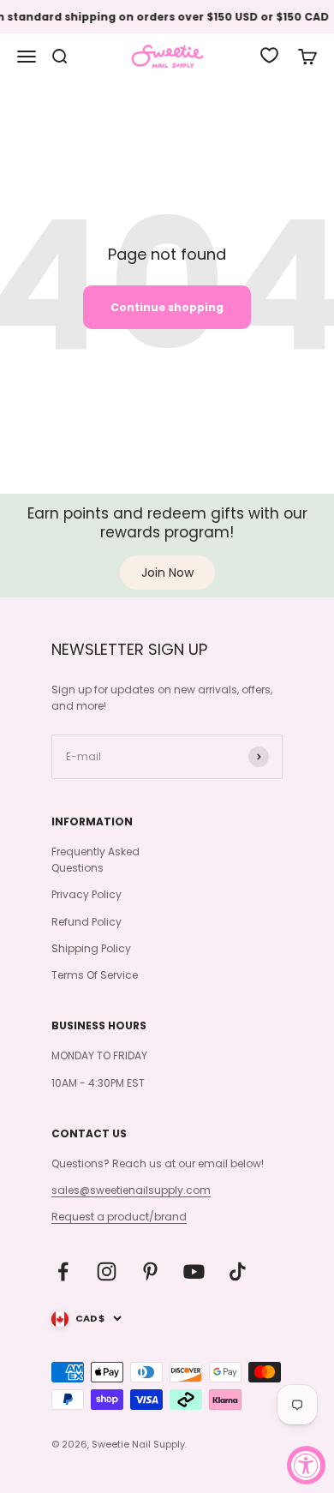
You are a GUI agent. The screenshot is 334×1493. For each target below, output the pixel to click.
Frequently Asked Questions (95, 859)
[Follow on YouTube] (194, 1271)
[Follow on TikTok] (237, 1271)
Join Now (167, 572)
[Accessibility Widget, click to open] (306, 1465)
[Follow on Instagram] (106, 1271)
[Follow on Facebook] (63, 1271)
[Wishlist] (269, 55)
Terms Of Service (94, 975)
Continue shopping (167, 307)
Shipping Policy (91, 948)
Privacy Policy (86, 894)
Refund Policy (86, 921)
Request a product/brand (119, 1216)
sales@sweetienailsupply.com (131, 1190)
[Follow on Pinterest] (150, 1271)
